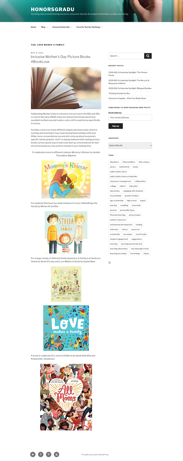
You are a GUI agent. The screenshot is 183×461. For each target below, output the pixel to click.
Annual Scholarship (61, 27)
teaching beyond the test (131, 244)
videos (146, 253)
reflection (114, 229)
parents (113, 210)
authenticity (124, 167)
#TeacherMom (128, 162)
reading (139, 224)
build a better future (118, 171)
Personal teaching (117, 215)
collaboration (140, 181)
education (133, 186)
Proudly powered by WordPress (95, 454)
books (135, 167)
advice (113, 167)
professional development (121, 224)
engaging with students (133, 191)
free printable (115, 196)
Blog (43, 27)
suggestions (136, 239)
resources (135, 229)
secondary (127, 234)
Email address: (115, 113)
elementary (115, 191)
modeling (124, 205)
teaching (113, 244)
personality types (127, 210)
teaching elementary (119, 248)
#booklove (114, 162)
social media (141, 234)
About (33, 27)
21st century (144, 162)
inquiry (143, 200)
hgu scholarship (116, 200)
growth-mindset (132, 196)
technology (135, 253)
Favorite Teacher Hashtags (88, 27)
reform (125, 229)
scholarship (115, 234)
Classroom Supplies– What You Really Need (127, 98)
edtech (123, 186)
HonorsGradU (53, 9)
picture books (135, 215)
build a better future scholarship (123, 176)
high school (132, 200)
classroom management (120, 181)
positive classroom (118, 220)
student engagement (119, 239)
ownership (136, 205)
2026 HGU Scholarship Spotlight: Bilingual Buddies (130, 88)
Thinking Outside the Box (119, 93)
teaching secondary (118, 253)
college (113, 186)
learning (113, 205)
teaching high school (140, 248)
